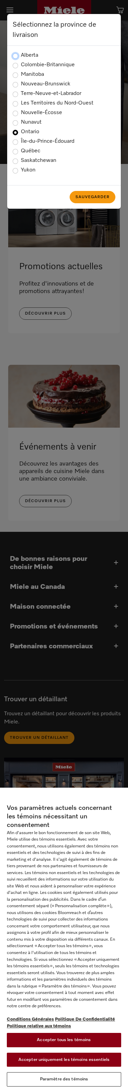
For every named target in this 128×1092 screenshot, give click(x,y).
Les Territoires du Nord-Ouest (57, 103)
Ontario (30, 132)
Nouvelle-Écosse (41, 112)
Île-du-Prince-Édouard (47, 141)
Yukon (28, 170)
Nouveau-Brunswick (45, 84)
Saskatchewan (38, 160)
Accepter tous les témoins (64, 1040)
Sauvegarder (92, 197)
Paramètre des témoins (64, 1079)
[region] (64, 940)
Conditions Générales (30, 1019)
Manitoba (32, 74)
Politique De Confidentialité (85, 1019)
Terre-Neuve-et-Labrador (51, 93)
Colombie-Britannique (48, 65)
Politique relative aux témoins (39, 1026)
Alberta (29, 55)
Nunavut (31, 122)
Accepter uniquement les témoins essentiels (64, 1060)
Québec (30, 151)
